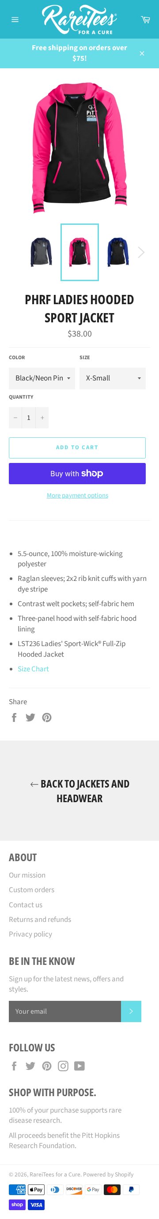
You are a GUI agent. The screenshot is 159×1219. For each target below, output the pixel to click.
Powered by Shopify (108, 1174)
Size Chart (33, 669)
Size (85, 357)
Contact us (25, 905)
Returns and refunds (40, 919)
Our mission (27, 875)
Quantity (21, 397)
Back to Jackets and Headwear (84, 790)
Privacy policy (30, 934)
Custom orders (31, 890)
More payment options (77, 495)
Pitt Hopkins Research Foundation (64, 1140)
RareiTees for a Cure (55, 1174)
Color (17, 357)
